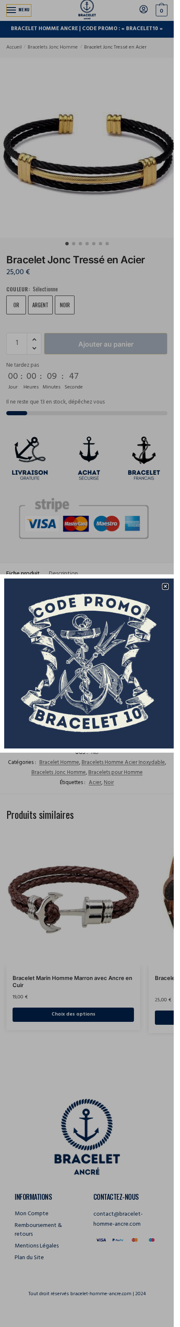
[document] (87, 663)
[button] (165, 586)
